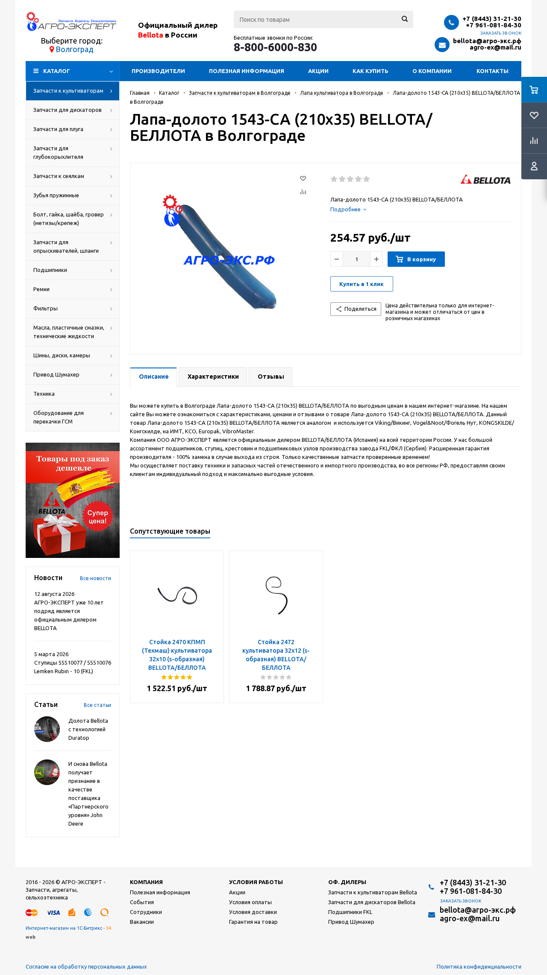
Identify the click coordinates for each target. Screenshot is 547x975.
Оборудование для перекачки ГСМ (58, 417)
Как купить (370, 71)
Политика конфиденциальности (479, 966)
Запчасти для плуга (58, 129)
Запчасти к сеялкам (58, 176)
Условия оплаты (250, 902)
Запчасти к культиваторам (68, 90)
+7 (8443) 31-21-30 (491, 18)
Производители (158, 71)
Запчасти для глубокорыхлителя (58, 152)
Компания (146, 882)
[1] (334, 179)
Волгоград (75, 49)
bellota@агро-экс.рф (487, 41)
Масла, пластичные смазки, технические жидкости (68, 331)
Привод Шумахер (56, 374)
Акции (318, 71)
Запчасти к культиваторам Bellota (372, 892)
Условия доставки (253, 912)
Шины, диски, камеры (61, 355)
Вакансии (142, 922)
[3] (351, 179)
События (142, 902)
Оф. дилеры (347, 882)
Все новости (95, 578)
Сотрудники (146, 912)
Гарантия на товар (253, 922)
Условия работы (256, 882)
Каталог (56, 71)
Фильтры (45, 308)
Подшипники (50, 270)
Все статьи (97, 705)
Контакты (492, 71)
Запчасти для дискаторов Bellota (371, 902)
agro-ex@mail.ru (495, 47)
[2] (342, 179)
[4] (359, 179)
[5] (367, 179)
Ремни (41, 289)
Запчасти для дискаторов (67, 110)
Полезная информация (246, 71)
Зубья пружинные (56, 195)
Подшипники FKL (350, 912)
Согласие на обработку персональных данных (86, 966)
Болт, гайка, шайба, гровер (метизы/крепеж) (68, 218)
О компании (432, 71)
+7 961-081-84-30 (493, 25)
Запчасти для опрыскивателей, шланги (66, 246)
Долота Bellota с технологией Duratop (88, 729)
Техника (44, 394)
